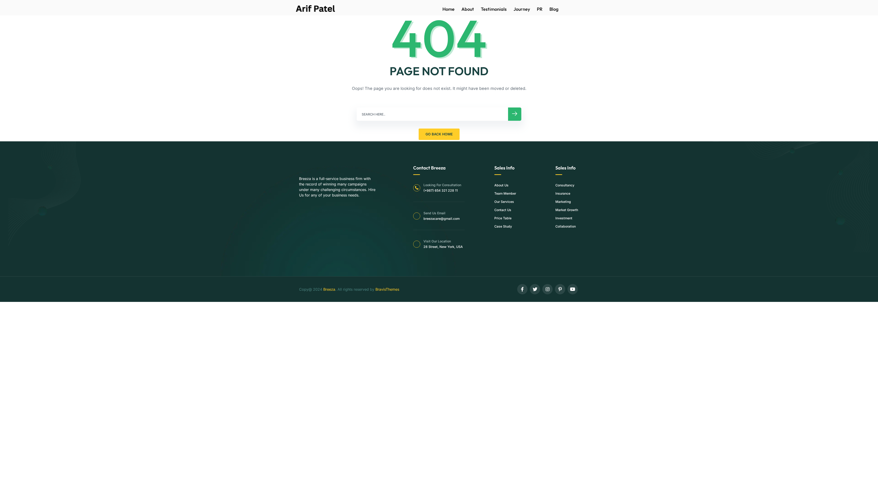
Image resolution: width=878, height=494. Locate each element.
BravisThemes (387, 289)
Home (448, 9)
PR (540, 9)
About (467, 9)
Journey (522, 9)
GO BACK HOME (439, 134)
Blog (554, 9)
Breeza (329, 289)
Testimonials (494, 9)
